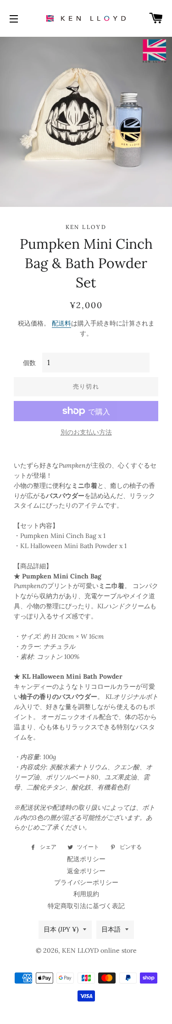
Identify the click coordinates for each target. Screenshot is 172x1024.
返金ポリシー (86, 871)
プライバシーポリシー (86, 882)
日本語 (111, 929)
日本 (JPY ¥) (61, 929)
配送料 (61, 323)
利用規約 (86, 894)
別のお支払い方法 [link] (86, 432)
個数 (29, 363)
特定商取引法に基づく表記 (86, 906)
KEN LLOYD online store (99, 950)
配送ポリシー (86, 859)
